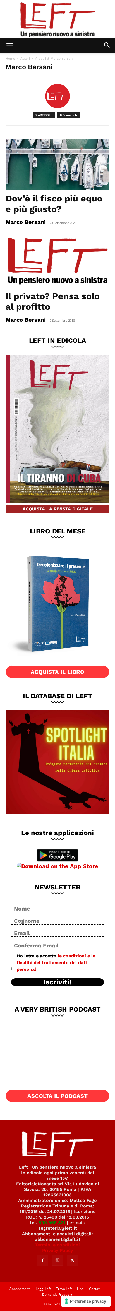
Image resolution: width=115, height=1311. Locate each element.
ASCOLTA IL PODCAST (57, 1096)
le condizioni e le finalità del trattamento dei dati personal (56, 962)
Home (10, 58)
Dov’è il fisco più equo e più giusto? (54, 203)
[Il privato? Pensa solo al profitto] (57, 261)
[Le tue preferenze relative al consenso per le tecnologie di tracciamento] (86, 1301)
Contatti (95, 1288)
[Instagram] (57, 1260)
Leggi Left (43, 1288)
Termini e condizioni (57, 1244)
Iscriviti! (57, 982)
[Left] (57, 19)
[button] (9, 45)
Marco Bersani (26, 222)
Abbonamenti (19, 1288)
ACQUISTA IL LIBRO (57, 672)
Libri (80, 1288)
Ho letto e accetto (56, 962)
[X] (72, 1260)
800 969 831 (52, 1222)
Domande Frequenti (57, 1294)
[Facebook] (42, 1260)
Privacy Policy (57, 1250)
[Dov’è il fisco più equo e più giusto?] (57, 164)
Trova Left (64, 1288)
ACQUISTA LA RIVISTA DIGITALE (58, 508)
